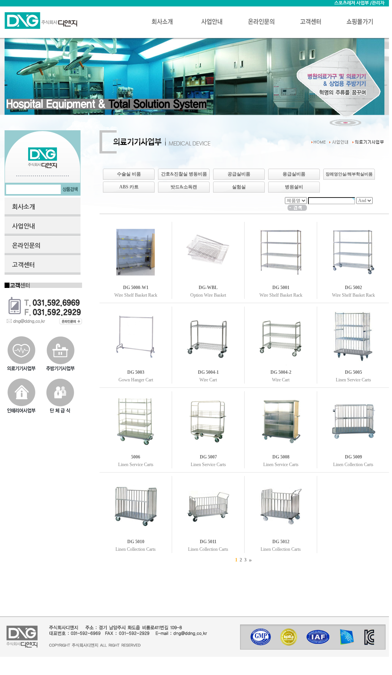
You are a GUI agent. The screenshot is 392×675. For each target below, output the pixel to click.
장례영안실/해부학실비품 (349, 174)
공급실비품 (239, 174)
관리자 (378, 3)
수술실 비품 (129, 174)
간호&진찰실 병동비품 (184, 174)
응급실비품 (294, 174)
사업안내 (23, 226)
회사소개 (23, 207)
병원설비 (294, 187)
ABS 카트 (129, 187)
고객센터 (23, 265)
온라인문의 (26, 245)
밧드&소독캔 (184, 187)
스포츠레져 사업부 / (353, 3)
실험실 (239, 187)
